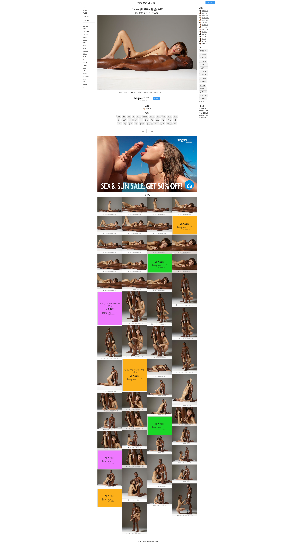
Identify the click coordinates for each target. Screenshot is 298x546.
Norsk (84, 71)
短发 (130, 120)
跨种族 (169, 124)
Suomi (84, 59)
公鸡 (157, 120)
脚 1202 (202, 85)
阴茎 (152, 120)
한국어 (84, 79)
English (85, 37)
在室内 (124, 120)
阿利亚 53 (204, 43)
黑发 (118, 116)
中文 (84, 82)
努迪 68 (204, 39)
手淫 (136, 124)
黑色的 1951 (203, 64)
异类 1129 (203, 92)
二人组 (145, 116)
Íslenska (85, 40)
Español (85, 45)
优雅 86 (204, 34)
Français (85, 85)
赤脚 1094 (203, 99)
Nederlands (86, 76)
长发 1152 (203, 88)
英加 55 (204, 41)
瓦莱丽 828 (205, 11)
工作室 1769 (203, 75)
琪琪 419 (204, 13)
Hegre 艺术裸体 (203, 115)
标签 (85, 13)
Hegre (145, 2)
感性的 (149, 124)
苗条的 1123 (203, 95)
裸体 (175, 116)
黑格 (202, 108)
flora (141, 120)
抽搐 (130, 124)
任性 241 (204, 22)
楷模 (85, 10)
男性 (146, 120)
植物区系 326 (205, 18)
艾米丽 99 (204, 32)
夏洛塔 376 (205, 15)
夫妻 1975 (203, 61)
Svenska (85, 73)
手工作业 (156, 124)
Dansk (84, 68)
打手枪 (169, 120)
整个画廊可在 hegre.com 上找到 (147, 12)
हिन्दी (84, 87)
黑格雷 (202, 118)
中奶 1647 (203, 78)
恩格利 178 (205, 25)
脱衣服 (142, 124)
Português (85, 26)
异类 (162, 124)
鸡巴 (163, 120)
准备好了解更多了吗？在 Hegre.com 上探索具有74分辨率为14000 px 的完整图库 (138, 92)
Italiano (85, 62)
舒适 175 (204, 27)
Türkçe (84, 29)
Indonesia (85, 51)
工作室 (152, 116)
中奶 (124, 116)
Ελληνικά (86, 34)
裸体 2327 (203, 54)
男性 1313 (203, 82)
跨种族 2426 (203, 51)
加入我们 (210, 2)
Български (86, 31)
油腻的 (158, 116)
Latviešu (85, 57)
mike (119, 124)
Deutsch (85, 65)
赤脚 (175, 124)
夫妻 (175, 120)
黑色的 (138, 116)
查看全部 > (202, 101)
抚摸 (125, 124)
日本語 (84, 43)
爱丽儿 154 (205, 29)
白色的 (169, 116)
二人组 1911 (203, 71)
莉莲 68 (204, 36)
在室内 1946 (203, 68)
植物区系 (148, 109)
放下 (135, 120)
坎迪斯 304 (205, 20)
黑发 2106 (203, 58)
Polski (84, 48)
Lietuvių (85, 54)
